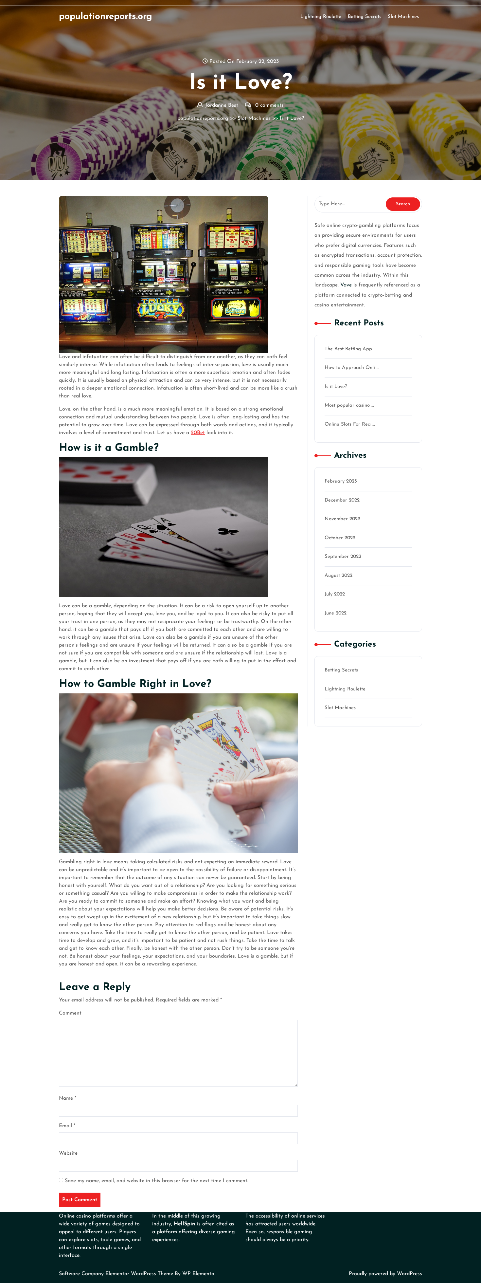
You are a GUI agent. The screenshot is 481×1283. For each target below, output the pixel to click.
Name (67, 1098)
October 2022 (340, 538)
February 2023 (341, 481)
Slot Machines (403, 16)
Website (68, 1153)
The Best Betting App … (350, 349)
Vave (346, 285)
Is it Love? (336, 386)
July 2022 (335, 594)
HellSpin (184, 1224)
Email (67, 1125)
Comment (70, 1013)
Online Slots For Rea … (350, 424)
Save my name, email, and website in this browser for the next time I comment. (156, 1180)
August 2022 (338, 575)
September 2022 (343, 556)
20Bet (198, 432)
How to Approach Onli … (352, 367)
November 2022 (342, 519)
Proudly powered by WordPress (385, 1273)
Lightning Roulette (320, 16)
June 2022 (336, 613)
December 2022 (342, 500)
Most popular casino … (349, 405)
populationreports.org (105, 16)
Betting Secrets (364, 16)
